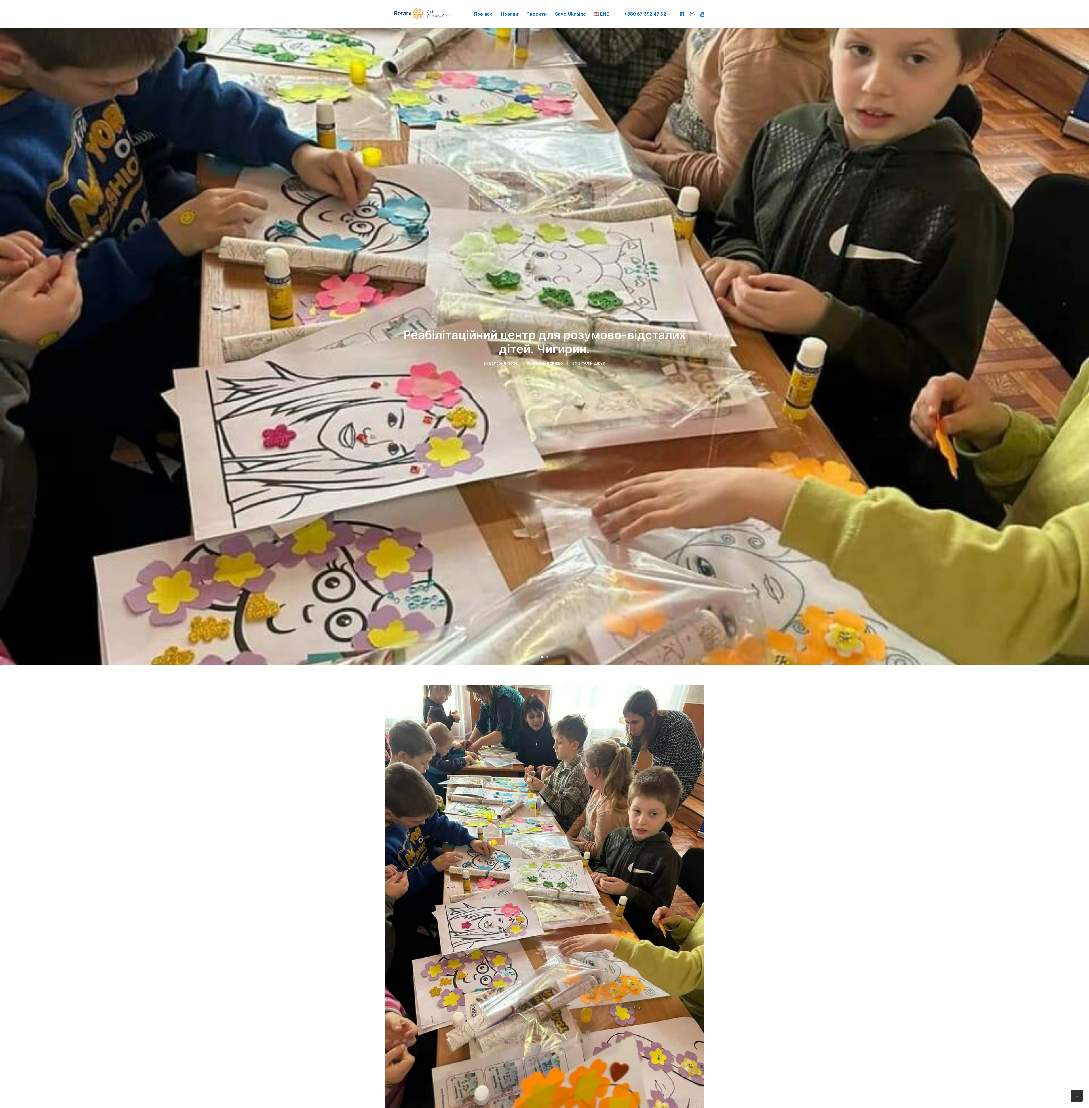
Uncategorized (547, 363)
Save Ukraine (570, 14)
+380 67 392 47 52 (645, 14)
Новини (509, 14)
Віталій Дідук (591, 363)
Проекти (536, 14)
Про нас (483, 14)
